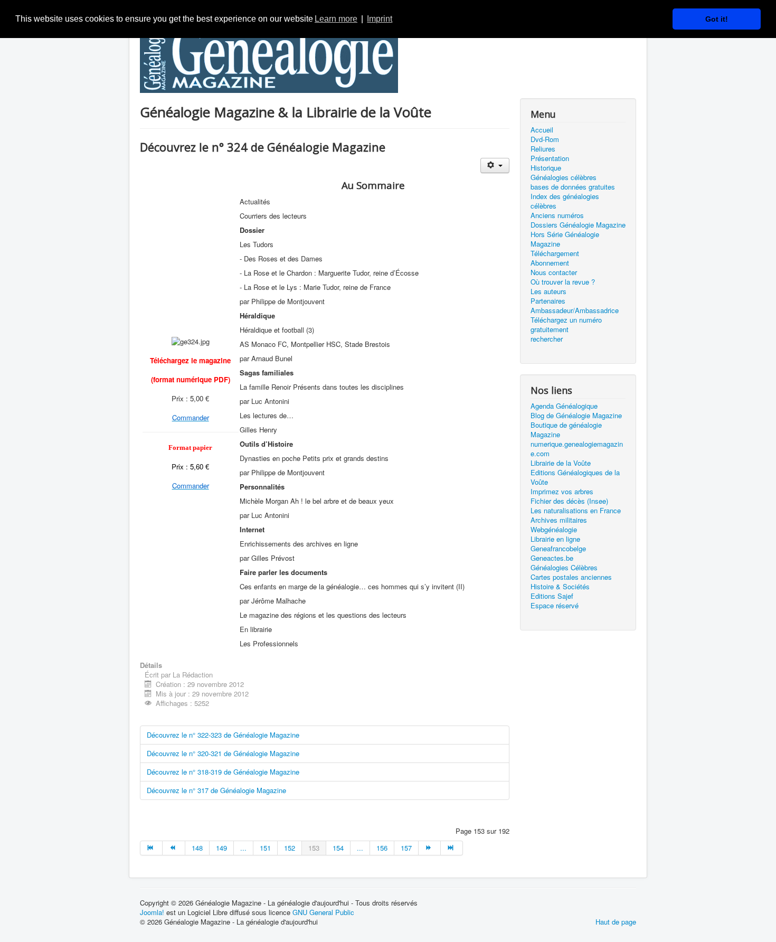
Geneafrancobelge (558, 548)
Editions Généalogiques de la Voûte (575, 477)
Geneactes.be (552, 558)
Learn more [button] (336, 18)
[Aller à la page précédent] (174, 848)
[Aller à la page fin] (452, 848)
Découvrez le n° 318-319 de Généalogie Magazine (223, 772)
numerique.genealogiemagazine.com (577, 448)
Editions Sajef (552, 596)
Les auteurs (548, 291)
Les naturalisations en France (576, 510)
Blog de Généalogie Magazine (576, 415)
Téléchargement (555, 253)
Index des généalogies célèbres (565, 201)
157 (406, 848)
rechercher (547, 339)
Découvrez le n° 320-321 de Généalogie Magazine (223, 753)
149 (221, 848)
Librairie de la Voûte (561, 463)
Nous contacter (554, 272)
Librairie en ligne (555, 539)
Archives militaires (559, 520)
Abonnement (550, 263)
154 (338, 848)
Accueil (542, 130)
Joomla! (152, 912)
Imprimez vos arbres (562, 491)
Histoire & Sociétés (560, 586)
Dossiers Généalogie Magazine (578, 225)
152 (289, 848)
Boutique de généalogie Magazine (566, 429)
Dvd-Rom (545, 139)
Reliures (543, 149)
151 (265, 848)
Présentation (550, 158)
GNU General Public (323, 912)
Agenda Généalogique (564, 406)
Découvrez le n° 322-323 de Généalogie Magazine (223, 735)
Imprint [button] (379, 18)
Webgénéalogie (554, 529)
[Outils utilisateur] (494, 165)
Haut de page (615, 922)
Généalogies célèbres (564, 177)
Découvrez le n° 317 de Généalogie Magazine (216, 790)
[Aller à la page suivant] (430, 848)
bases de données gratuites (573, 187)
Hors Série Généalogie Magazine (565, 239)
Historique (546, 168)
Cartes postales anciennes (571, 577)
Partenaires (548, 301)
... (243, 848)
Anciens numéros (557, 215)
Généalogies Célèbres (564, 567)
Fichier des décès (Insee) (569, 501)
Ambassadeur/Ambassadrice (575, 310)
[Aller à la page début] (151, 848)
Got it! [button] (716, 19)
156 (381, 848)
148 (197, 848)
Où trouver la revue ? (563, 282)
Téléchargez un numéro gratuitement (566, 324)
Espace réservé (555, 605)
